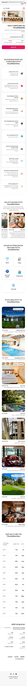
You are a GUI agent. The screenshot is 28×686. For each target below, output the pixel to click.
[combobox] (13, 37)
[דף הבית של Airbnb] (24, 8)
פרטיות (15, 678)
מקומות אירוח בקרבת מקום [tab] (19, 627)
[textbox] (19, 42)
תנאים (11, 678)
